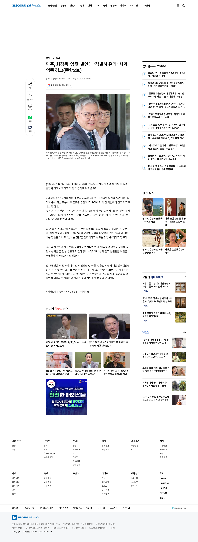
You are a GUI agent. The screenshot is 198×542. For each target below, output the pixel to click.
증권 (14, 449)
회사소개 (15, 508)
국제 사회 (47, 486)
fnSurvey (164, 483)
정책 (45, 445)
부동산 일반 (48, 457)
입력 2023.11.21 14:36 (61, 79)
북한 (161, 453)
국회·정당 (163, 449)
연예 (103, 478)
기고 (132, 449)
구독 (30, 121)
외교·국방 (163, 457)
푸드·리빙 (105, 490)
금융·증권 (52, 5)
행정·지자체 (16, 486)
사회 (97, 5)
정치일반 (56, 57)
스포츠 (104, 486)
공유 (30, 88)
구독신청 (101, 508)
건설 (45, 449)
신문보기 (163, 497)
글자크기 (30, 100)
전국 (14, 494)
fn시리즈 (134, 482)
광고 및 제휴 (29, 508)
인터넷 (75, 457)
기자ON (163, 493)
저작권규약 (63, 508)
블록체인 (76, 461)
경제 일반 (105, 445)
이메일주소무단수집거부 (82, 508)
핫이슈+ (134, 486)
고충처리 (113, 508)
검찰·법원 (16, 482)
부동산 (63, 5)
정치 (90, 5)
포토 (162, 473)
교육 (14, 490)
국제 (105, 5)
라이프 (123, 5)
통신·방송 (76, 449)
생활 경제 (105, 449)
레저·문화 (105, 494)
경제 (82, 5)
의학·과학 (76, 465)
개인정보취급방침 (46, 508)
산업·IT (73, 5)
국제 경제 (47, 478)
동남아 (113, 5)
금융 (14, 445)
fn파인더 (134, 478)
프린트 (30, 110)
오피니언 (134, 5)
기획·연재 (145, 5)
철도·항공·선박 (49, 453)
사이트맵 (126, 508)
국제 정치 (47, 482)
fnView (163, 478)
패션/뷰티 (105, 482)
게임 (74, 453)
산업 (74, 445)
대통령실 (163, 445)
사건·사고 (16, 478)
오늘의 (152, 277)
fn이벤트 (163, 488)
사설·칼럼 (134, 445)
